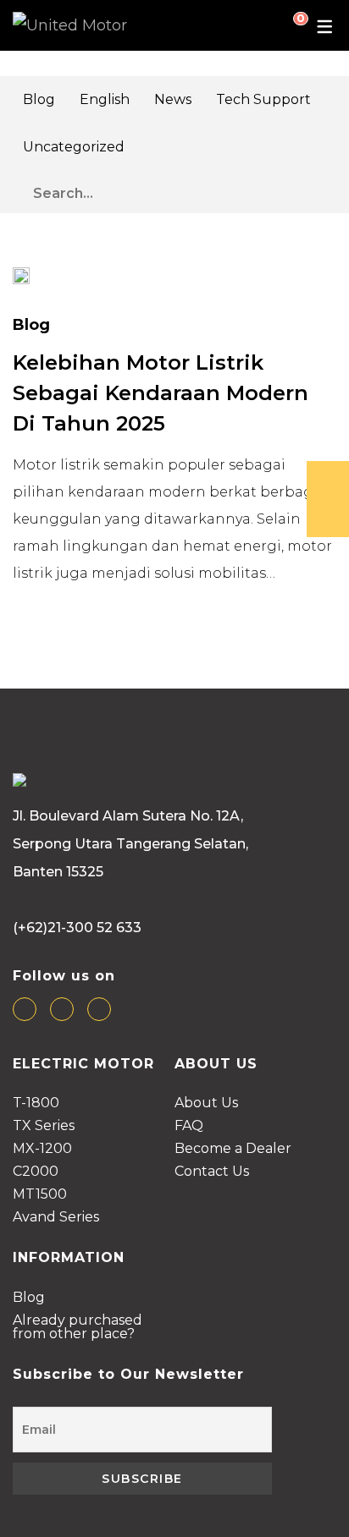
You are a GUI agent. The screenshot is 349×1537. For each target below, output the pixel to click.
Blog (39, 99)
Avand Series (56, 1217)
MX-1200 (42, 1149)
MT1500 (40, 1195)
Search (326, 189)
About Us (206, 1103)
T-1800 (36, 1103)
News (172, 99)
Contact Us (211, 1172)
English (105, 99)
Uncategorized (74, 147)
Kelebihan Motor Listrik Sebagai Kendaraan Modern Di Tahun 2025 (160, 393)
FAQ (188, 1126)
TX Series (44, 1126)
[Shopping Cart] (287, 25)
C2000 (35, 1172)
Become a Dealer (232, 1149)
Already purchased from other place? (77, 1328)
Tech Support (263, 99)
